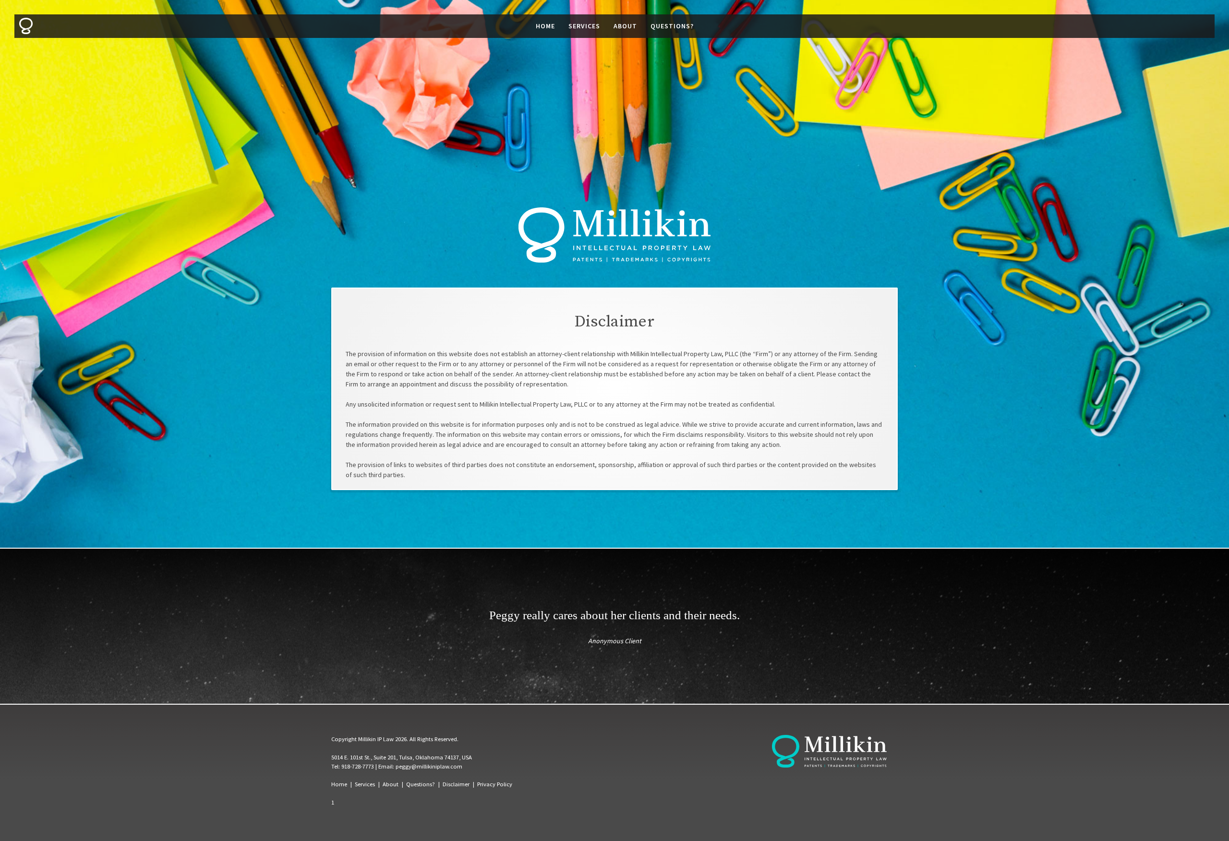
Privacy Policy (494, 784)
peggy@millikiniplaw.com (429, 766)
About (625, 26)
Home (545, 26)
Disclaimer (456, 784)
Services (584, 26)
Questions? (672, 26)
